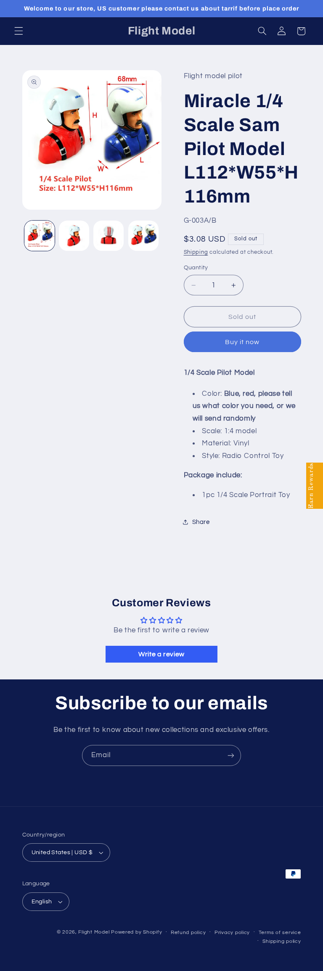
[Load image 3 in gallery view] (108, 236)
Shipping (196, 252)
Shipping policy (281, 941)
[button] (18, 31)
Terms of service (280, 932)
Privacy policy (232, 932)
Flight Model (93, 932)
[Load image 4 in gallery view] (143, 236)
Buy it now (242, 342)
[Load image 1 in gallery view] (39, 236)
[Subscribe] (231, 755)
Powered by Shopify (136, 932)
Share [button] (201, 522)
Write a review (161, 654)
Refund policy (188, 932)
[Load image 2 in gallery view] (74, 236)
